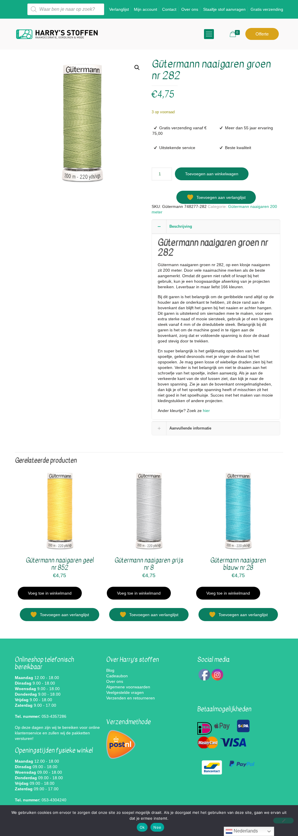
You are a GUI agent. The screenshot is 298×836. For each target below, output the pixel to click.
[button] (137, 67)
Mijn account (145, 9)
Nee (157, 827)
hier (206, 410)
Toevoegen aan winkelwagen (211, 174)
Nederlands (245, 830)
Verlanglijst (119, 9)
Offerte (262, 33)
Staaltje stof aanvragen (224, 9)
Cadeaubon (117, 676)
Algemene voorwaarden (128, 687)
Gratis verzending (267, 9)
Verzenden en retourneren (130, 698)
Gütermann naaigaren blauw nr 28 (238, 564)
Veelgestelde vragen (125, 692)
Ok (142, 827)
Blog (110, 670)
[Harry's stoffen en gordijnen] (57, 34)
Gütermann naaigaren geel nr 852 (60, 564)
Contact (169, 9)
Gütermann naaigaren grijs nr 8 (148, 564)
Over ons (189, 9)
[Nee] (283, 820)
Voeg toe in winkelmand (50, 593)
